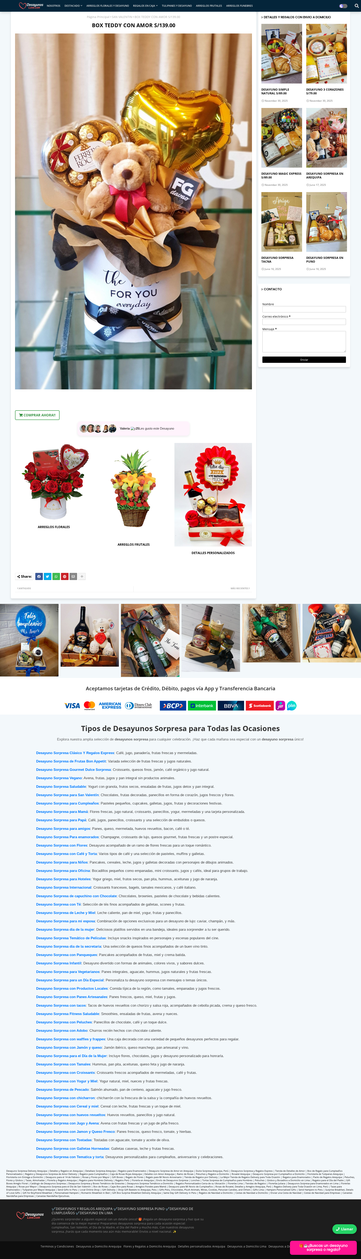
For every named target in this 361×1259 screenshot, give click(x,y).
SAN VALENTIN (122, 17)
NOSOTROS (53, 6)
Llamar (347, 1229)
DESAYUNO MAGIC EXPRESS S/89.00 (281, 175)
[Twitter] (47, 576)
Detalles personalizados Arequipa (201, 1246)
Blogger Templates (41, 1254)
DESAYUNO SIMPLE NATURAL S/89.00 (275, 91)
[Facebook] (39, 576)
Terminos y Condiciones (57, 1246)
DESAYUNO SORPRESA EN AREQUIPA (324, 175)
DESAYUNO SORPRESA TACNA (277, 259)
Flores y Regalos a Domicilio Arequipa (149, 1246)
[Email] (73, 576)
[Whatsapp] (56, 576)
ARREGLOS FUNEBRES (239, 6)
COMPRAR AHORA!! (39, 415)
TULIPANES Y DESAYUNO (177, 6)
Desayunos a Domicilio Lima (246, 1246)
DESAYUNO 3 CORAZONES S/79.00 (325, 91)
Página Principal (98, 17)
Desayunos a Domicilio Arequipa (98, 1246)
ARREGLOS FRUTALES (209, 6)
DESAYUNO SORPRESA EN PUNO (324, 259)
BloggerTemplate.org (92, 1254)
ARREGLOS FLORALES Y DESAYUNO (107, 6)
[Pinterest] (65, 576)
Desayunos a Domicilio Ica (286, 1246)
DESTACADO (72, 6)
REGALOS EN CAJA (144, 6)
